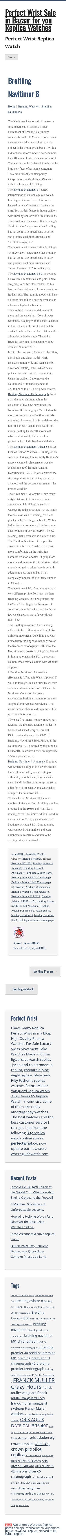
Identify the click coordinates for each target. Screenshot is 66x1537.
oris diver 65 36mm (26, 1461)
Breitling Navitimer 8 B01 (28, 273)
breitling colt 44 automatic (42, 1318)
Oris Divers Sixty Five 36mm (24, 1499)
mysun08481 (18, 854)
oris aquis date (31, 1414)
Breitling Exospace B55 (21, 1324)
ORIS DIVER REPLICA (20, 1483)
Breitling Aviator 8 (23, 989)
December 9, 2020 (35, 854)
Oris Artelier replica (20, 1438)
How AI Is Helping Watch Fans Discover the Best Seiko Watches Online (32, 1221)
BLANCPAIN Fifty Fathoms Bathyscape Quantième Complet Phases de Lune (29, 1251)
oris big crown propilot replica (30, 1449)
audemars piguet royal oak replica (32, 1529)
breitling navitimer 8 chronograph (36, 920)
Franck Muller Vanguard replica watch (30, 1088)
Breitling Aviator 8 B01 (39, 872)
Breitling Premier (43, 971)
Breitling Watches (28, 106)
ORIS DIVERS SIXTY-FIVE (43, 1494)
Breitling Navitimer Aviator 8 (30, 446)
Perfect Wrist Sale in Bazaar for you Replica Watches (30, 20)
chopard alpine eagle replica (30, 1072)
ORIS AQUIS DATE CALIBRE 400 (29, 1422)
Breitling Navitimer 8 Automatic (26, 761)
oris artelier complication (40, 1432)
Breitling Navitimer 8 (25, 189)
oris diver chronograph (43, 1477)
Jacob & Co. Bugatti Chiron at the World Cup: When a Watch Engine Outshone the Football (32, 1192)
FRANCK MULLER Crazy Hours (33, 1383)
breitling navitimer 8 (22, 915)
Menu (11, 57)
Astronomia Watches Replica (32, 1525)
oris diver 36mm (33, 1455)
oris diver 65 (47, 1455)
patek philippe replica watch (24, 1528)
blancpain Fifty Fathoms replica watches (30, 1080)
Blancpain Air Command (22, 1295)
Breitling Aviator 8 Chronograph (32, 887)
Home (11, 106)
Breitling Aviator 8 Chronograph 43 (30, 891)
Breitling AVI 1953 (21, 863)
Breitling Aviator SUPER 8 (25, 896)
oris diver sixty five (40, 1483)
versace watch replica (33, 1059)
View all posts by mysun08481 (29, 948)
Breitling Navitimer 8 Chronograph (28, 394)
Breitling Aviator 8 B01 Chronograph (31, 877)
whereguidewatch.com (29, 1153)
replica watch (22, 1505)
